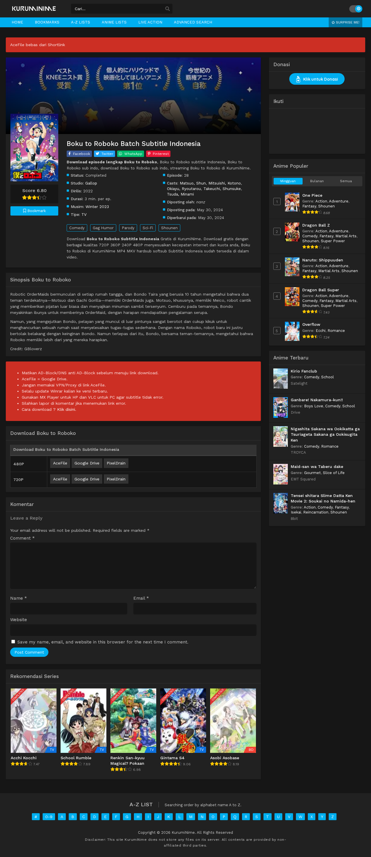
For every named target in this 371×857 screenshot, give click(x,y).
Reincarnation (315, 512)
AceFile (60, 463)
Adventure (338, 201)
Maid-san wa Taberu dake (317, 466)
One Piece (312, 195)
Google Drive (86, 463)
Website (18, 619)
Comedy (77, 228)
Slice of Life (334, 473)
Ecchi (320, 330)
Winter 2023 (97, 206)
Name (18, 598)
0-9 (48, 816)
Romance (336, 330)
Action (321, 201)
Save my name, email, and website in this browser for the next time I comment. (102, 642)
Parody (128, 228)
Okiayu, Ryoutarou (184, 188)
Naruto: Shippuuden (322, 260)
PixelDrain (116, 463)
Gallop (91, 183)
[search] (167, 9)
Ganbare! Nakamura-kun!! (317, 399)
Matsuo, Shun (193, 183)
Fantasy (309, 206)
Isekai (296, 512)
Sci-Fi (148, 228)
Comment (22, 538)
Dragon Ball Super (320, 290)
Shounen (169, 228)
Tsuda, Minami (180, 194)
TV (84, 214)
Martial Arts (346, 236)
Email (141, 598)
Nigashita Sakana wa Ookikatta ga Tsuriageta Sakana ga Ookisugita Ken (325, 434)
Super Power (333, 241)
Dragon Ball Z (316, 225)
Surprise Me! (347, 22)
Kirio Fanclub (304, 371)
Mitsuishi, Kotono (224, 183)
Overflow (311, 324)
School (327, 377)
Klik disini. (66, 409)
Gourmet (312, 473)
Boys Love (313, 406)
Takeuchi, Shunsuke (222, 188)
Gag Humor (103, 228)
